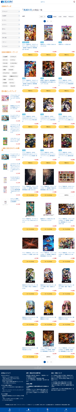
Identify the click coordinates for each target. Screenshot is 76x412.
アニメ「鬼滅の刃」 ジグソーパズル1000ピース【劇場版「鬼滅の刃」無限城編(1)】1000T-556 (66, 349)
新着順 (49, 16)
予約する (30, 54)
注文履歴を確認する (50, 404)
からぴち (11, 69)
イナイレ (13, 60)
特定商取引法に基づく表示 (10, 404)
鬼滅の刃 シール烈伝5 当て (65, 44)
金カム (5, 76)
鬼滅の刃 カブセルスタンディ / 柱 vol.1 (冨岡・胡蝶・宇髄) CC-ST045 (66, 286)
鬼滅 (5, 79)
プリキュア (13, 56)
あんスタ (13, 86)
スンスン (5, 86)
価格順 (54, 16)
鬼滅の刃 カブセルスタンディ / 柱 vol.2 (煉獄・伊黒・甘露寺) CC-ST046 (48, 286)
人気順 (59, 16)
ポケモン (5, 66)
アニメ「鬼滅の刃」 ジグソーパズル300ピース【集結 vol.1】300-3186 (66, 254)
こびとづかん (14, 63)
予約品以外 (71, 16)
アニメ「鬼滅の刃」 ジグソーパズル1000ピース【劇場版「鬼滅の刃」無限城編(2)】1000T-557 (48, 349)
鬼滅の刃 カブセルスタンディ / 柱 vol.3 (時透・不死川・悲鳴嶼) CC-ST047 (30, 286)
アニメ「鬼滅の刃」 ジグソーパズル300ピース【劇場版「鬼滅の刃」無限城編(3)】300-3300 (48, 254)
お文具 (5, 82)
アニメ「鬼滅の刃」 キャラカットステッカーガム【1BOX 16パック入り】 (30, 220)
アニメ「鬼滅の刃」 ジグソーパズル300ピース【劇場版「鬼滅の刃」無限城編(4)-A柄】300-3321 (48, 188)
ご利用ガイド (29, 404)
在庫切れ (66, 195)
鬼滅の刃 (27, 9)
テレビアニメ (6, 73)
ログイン (43, 2)
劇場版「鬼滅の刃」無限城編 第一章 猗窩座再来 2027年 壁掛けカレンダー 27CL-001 (48, 82)
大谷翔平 (5, 56)
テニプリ (11, 79)
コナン (12, 66)
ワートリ (5, 60)
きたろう (15, 73)
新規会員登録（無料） (66, 404)
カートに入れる (30, 195)
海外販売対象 (58, 404)
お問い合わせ (42, 404)
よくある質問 (36, 404)
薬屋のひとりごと (14, 76)
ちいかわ (5, 63)
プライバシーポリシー (21, 404)
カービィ (12, 82)
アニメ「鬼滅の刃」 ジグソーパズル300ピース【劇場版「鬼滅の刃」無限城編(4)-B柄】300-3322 (30, 188)
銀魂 (5, 69)
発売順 (64, 16)
